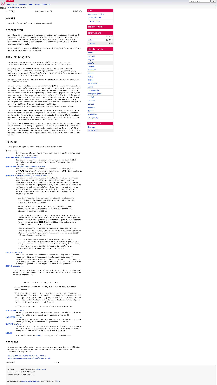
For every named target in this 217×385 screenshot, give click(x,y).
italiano (91, 73)
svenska (91, 107)
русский (91, 100)
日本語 (90, 77)
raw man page (94, 21)
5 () (92, 130)
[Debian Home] (3, 4)
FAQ (31, 4)
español (91, 63)
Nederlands (92, 83)
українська (92, 114)
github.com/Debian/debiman (30, 381)
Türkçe (90, 111)
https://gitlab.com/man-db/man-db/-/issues (27, 356)
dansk (90, 53)
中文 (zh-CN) (93, 118)
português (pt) (93, 90)
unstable (10, 7)
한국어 (90, 80)
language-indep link (96, 14)
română (91, 97)
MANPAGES (10, 1)
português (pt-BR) (95, 94)
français (91, 66)
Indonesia (92, 70)
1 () (91, 127)
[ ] (27, 176)
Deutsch (91, 56)
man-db (16, 7)
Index (9, 4)
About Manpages (20, 4)
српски (91, 104)
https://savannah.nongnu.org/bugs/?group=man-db (29, 358)
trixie (90, 36)
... (14, 266)
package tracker (94, 17)
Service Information (43, 4)
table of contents (96, 27)
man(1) (39, 335)
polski (90, 87)
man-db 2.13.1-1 (41, 369)
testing (90, 40)
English (91, 60)
